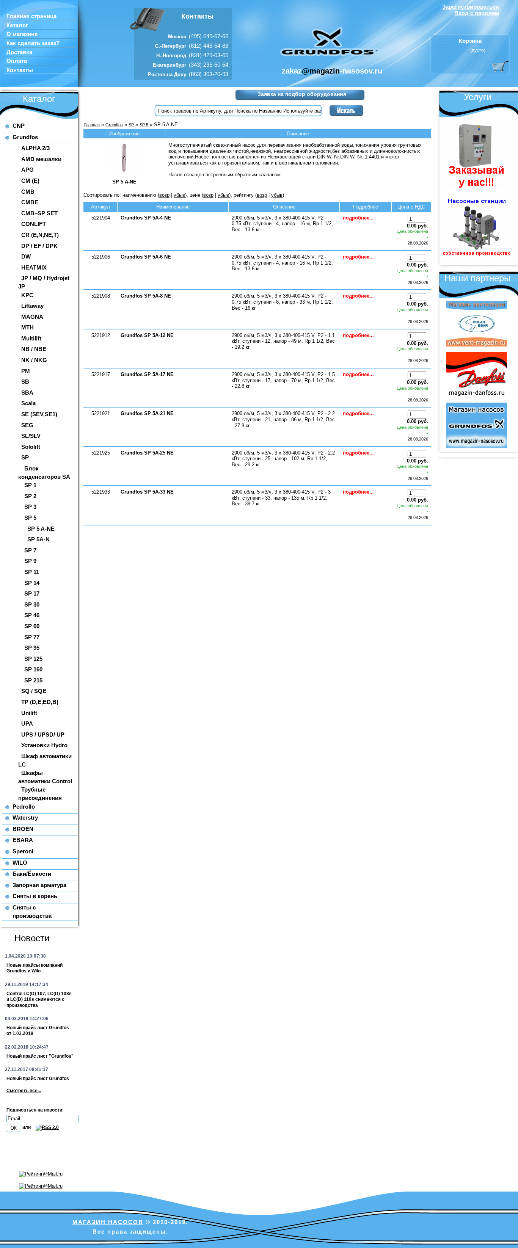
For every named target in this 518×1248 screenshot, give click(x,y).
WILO (20, 862)
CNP (19, 125)
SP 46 (31, 615)
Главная (92, 124)
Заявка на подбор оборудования (301, 94)
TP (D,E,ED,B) (39, 702)
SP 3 (30, 506)
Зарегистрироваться (470, 6)
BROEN (23, 829)
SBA (27, 392)
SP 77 (31, 637)
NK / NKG (34, 360)
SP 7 (30, 550)
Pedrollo (24, 806)
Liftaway (32, 306)
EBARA (23, 840)
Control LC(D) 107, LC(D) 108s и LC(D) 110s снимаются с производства (39, 999)
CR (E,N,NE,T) (40, 235)
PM (25, 371)
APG (27, 169)
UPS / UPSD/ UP (42, 734)
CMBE (29, 202)
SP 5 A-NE (41, 528)
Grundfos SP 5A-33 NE (147, 492)
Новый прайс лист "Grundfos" (40, 1056)
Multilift (31, 338)
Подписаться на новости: (35, 1110)
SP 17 (31, 593)
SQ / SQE (33, 691)
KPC (27, 295)
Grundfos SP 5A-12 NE (147, 335)
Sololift (30, 447)
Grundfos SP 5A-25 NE (147, 453)
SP (25, 457)
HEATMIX (34, 267)
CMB (28, 191)
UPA (27, 723)
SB (25, 381)
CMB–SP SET (39, 213)
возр (164, 195)
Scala (28, 403)
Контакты (19, 70)
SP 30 (31, 604)
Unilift (29, 713)
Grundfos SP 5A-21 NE (147, 413)
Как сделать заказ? (33, 43)
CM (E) (30, 180)
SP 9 (30, 561)
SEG (27, 425)
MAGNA (32, 317)
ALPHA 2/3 (35, 148)
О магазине (22, 34)
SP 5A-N (38, 539)
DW (26, 256)
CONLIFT (33, 224)
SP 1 (30, 485)
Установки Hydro (44, 745)
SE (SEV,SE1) (39, 414)
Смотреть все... (23, 1090)
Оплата (16, 61)
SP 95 (31, 647)
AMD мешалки (41, 159)
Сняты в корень (35, 896)
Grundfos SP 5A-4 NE (146, 218)
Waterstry (25, 817)
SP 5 (30, 517)
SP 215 (33, 680)
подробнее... (358, 218)
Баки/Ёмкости (32, 873)
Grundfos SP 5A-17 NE (147, 374)
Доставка (19, 52)
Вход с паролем (476, 13)
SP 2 (30, 496)
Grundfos (25, 137)
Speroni (23, 851)
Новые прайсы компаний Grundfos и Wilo (34, 968)
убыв (179, 195)
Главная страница (31, 16)
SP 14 (31, 583)
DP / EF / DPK (39, 246)
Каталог (17, 25)
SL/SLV (31, 436)
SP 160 (33, 669)
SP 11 (31, 572)
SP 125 (33, 658)
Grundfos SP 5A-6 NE (146, 257)
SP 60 (31, 626)
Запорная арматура (39, 885)
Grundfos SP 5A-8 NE (146, 296)
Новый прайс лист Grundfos (37, 1078)
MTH (27, 327)
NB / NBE (33, 349)
